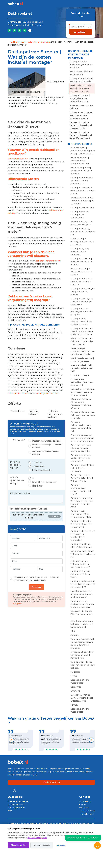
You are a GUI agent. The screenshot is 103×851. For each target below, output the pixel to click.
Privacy (74, 705)
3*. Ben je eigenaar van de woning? (17, 480)
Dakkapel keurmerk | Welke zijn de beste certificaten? (81, 458)
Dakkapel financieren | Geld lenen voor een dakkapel (82, 281)
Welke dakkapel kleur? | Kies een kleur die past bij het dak (82, 200)
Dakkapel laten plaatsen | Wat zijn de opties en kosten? (81, 321)
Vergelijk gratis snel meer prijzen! (80, 681)
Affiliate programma (16, 808)
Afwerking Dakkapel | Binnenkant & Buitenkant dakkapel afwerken (81, 404)
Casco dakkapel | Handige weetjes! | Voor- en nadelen (83, 241)
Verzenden (36, 587)
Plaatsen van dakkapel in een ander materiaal (47, 446)
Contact (75, 635)
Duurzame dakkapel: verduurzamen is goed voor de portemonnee (82, 438)
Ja (33, 478)
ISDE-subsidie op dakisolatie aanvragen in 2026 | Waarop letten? (83, 151)
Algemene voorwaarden (18, 801)
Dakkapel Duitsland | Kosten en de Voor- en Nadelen (82, 261)
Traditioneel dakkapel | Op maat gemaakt (82, 360)
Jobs (10, 811)
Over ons (75, 691)
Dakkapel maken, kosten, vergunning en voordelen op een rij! (82, 604)
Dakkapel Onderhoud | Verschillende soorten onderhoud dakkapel (82, 331)
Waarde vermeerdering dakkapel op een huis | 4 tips (83, 554)
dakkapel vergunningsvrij (48, 261)
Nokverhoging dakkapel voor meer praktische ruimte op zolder (83, 392)
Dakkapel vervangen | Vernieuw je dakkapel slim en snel (82, 301)
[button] (11, 740)
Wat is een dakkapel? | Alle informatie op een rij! (82, 614)
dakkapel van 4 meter (19, 393)
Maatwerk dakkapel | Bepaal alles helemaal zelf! (82, 368)
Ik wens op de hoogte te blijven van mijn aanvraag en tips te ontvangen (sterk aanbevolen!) (36, 579)
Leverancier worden (16, 804)
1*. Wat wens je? (17, 440)
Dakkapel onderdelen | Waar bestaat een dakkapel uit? (82, 180)
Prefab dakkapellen (18, 159)
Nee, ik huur (37, 486)
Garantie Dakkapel (80, 375)
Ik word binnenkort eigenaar (44, 482)
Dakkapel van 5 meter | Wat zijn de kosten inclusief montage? (81, 88)
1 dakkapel (37, 462)
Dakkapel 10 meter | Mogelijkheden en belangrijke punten (80, 98)
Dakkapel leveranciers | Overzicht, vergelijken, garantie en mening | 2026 (82, 502)
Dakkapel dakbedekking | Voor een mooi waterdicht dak (81, 426)
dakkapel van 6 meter (48, 393)
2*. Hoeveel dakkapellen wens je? (15, 465)
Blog (73, 631)
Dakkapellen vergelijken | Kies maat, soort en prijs (82, 382)
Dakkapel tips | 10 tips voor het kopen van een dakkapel (83, 665)
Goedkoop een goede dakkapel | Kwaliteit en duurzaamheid (82, 624)
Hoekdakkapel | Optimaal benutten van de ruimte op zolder (83, 351)
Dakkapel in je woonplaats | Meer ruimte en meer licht (81, 514)
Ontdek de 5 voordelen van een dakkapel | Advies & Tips (82, 655)
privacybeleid (17, 604)
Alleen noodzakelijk (42, 845)
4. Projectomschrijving (20, 493)
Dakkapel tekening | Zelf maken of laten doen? (81, 574)
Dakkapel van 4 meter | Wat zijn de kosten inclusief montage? (81, 115)
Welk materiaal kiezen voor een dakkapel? (82, 223)
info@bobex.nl (87, 814)
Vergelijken (80, 32)
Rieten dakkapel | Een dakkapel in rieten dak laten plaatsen (82, 341)
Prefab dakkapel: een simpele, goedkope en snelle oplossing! (82, 594)
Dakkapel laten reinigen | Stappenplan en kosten (83, 291)
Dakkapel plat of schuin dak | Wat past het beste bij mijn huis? (83, 415)
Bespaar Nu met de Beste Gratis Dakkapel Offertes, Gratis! (81, 125)
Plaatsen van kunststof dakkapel (46, 441)
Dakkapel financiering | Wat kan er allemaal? (81, 80)
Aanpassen (61, 845)
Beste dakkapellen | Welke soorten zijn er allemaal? (81, 171)
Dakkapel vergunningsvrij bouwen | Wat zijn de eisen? (81, 489)
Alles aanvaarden (18, 845)
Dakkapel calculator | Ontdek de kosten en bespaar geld (81, 524)
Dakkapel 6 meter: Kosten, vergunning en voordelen (81, 64)
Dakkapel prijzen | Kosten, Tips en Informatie (30, 42)
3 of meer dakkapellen (42, 470)
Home (74, 676)
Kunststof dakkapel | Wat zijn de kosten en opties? (81, 271)
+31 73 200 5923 (88, 811)
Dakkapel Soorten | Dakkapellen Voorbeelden (80, 214)
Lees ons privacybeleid (37, 837)
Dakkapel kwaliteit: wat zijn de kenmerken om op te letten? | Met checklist (82, 643)
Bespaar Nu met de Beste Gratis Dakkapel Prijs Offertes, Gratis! (81, 135)
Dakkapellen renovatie (82, 207)
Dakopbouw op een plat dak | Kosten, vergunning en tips (81, 448)
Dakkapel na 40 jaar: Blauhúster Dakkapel (81, 545)
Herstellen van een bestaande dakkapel (45, 453)
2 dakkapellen (38, 466)
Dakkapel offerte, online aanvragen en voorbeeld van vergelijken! (83, 535)
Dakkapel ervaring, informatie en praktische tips (83, 231)
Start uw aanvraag (51, 782)
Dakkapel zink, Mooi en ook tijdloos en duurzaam (82, 468)
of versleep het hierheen (28, 516)
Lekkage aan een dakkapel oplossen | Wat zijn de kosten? (81, 564)
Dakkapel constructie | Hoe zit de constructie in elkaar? (83, 190)
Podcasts (75, 672)
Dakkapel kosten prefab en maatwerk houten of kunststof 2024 (83, 584)
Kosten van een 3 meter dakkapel (82, 107)
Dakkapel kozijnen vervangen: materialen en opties (82, 311)
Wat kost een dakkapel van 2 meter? (81, 73)
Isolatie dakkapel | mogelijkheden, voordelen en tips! (80, 161)
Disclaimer (76, 687)
